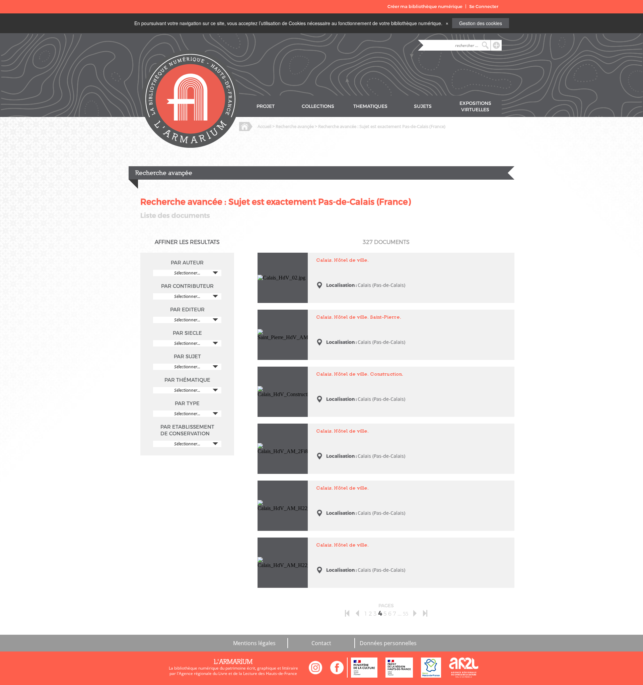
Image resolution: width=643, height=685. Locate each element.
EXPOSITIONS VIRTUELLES (475, 106)
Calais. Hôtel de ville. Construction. (280, 372)
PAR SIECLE (187, 333)
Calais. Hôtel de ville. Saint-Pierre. (280, 315)
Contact (321, 643)
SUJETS (423, 106)
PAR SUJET (187, 356)
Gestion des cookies (480, 23)
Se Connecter (483, 6)
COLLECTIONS (318, 106)
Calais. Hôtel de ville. (280, 255)
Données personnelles (388, 643)
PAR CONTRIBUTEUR (187, 286)
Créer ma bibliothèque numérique (424, 6)
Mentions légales (254, 643)
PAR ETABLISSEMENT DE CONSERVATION (187, 430)
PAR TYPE (187, 403)
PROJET (266, 106)
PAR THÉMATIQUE (187, 380)
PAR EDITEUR (187, 309)
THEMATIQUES (370, 106)
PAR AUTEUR (187, 262)
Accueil (264, 126)
